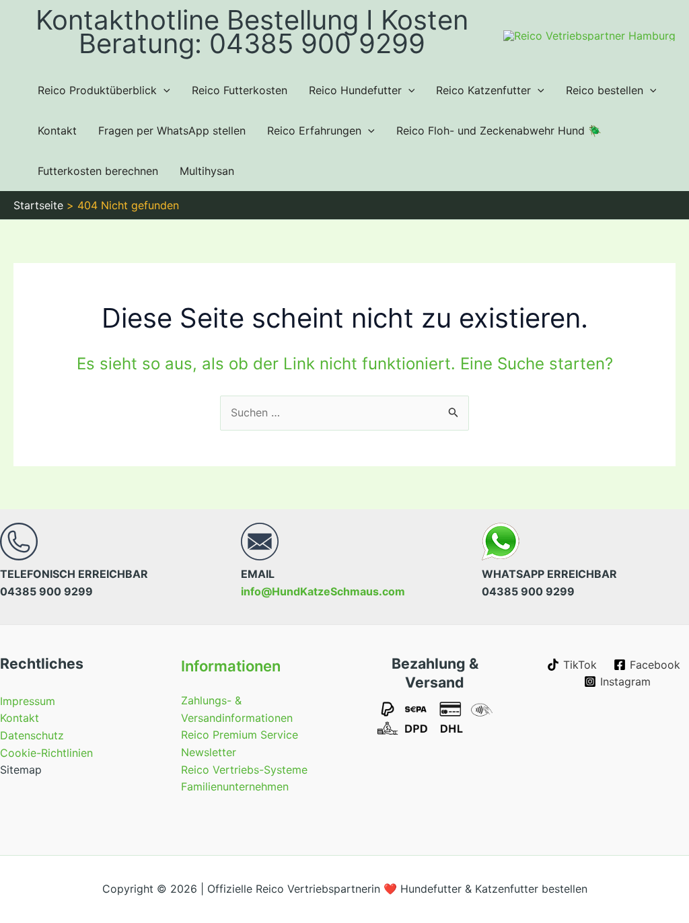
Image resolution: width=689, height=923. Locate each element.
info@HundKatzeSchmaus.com (323, 591)
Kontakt (57, 130)
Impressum (27, 701)
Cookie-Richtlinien (46, 753)
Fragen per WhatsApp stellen (172, 130)
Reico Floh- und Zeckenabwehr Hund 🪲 (499, 130)
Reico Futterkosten (239, 90)
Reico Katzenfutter (483, 90)
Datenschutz (32, 735)
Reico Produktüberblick (97, 90)
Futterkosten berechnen (98, 171)
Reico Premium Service (239, 734)
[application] (163, 90)
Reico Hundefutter (355, 90)
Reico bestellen (604, 90)
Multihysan (207, 171)
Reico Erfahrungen (314, 130)
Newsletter (208, 752)
